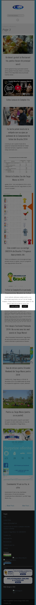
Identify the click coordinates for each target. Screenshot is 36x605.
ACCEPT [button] (25, 306)
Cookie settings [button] (14, 306)
